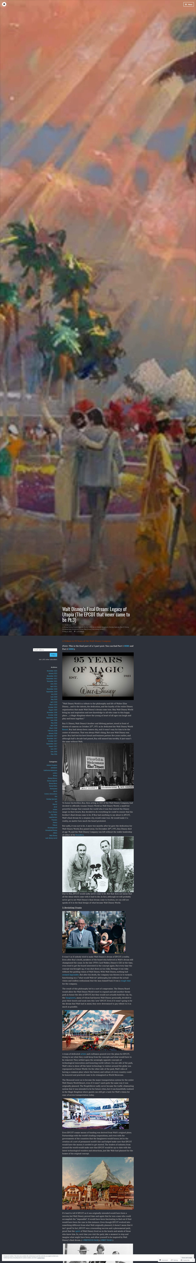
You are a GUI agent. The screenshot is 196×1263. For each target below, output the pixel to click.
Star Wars (54, 815)
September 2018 (51, 718)
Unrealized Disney (77, 629)
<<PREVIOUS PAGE (90, 1240)
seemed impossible (70, 974)
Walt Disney (87, 629)
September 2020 (51, 692)
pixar (55, 807)
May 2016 (54, 754)
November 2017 (52, 738)
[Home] (4, 4)
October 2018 (52, 715)
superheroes (53, 817)
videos (55, 833)
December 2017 (52, 736)
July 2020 (54, 694)
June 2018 (54, 720)
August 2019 (53, 710)
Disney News (53, 783)
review (55, 809)
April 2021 (53, 686)
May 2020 (54, 699)
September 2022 (51, 679)
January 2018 (53, 733)
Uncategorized (66, 629)
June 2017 (54, 749)
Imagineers (71, 997)
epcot (94, 627)
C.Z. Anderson (66, 625)
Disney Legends (78, 627)
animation (54, 768)
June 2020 (54, 697)
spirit (77, 1231)
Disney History (68, 627)
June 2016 (54, 752)
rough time (126, 980)
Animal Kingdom (52, 765)
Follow (53, 655)
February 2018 (52, 731)
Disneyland (53, 789)
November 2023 (52, 671)
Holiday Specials (114, 627)
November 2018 (52, 712)
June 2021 (54, 684)
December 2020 (52, 689)
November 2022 (52, 676)
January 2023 (53, 673)
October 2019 (52, 707)
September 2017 (51, 744)
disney (55, 776)
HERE (126, 646)
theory (55, 822)
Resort (65, 729)
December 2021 (52, 681)
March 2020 (53, 705)
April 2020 (53, 702)
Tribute (54, 825)
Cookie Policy (41, 1258)
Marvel (55, 804)
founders (80, 834)
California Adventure (50, 770)
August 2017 (53, 746)
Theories (54, 820)
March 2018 (53, 728)
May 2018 (54, 723)
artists (83, 1054)
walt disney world (97, 629)
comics (55, 773)
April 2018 (53, 725)
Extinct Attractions (103, 627)
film (56, 796)
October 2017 (52, 741)
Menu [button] (190, 4)
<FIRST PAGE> (106, 1240)
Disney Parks (88, 627)
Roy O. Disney (124, 627)
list (56, 802)
